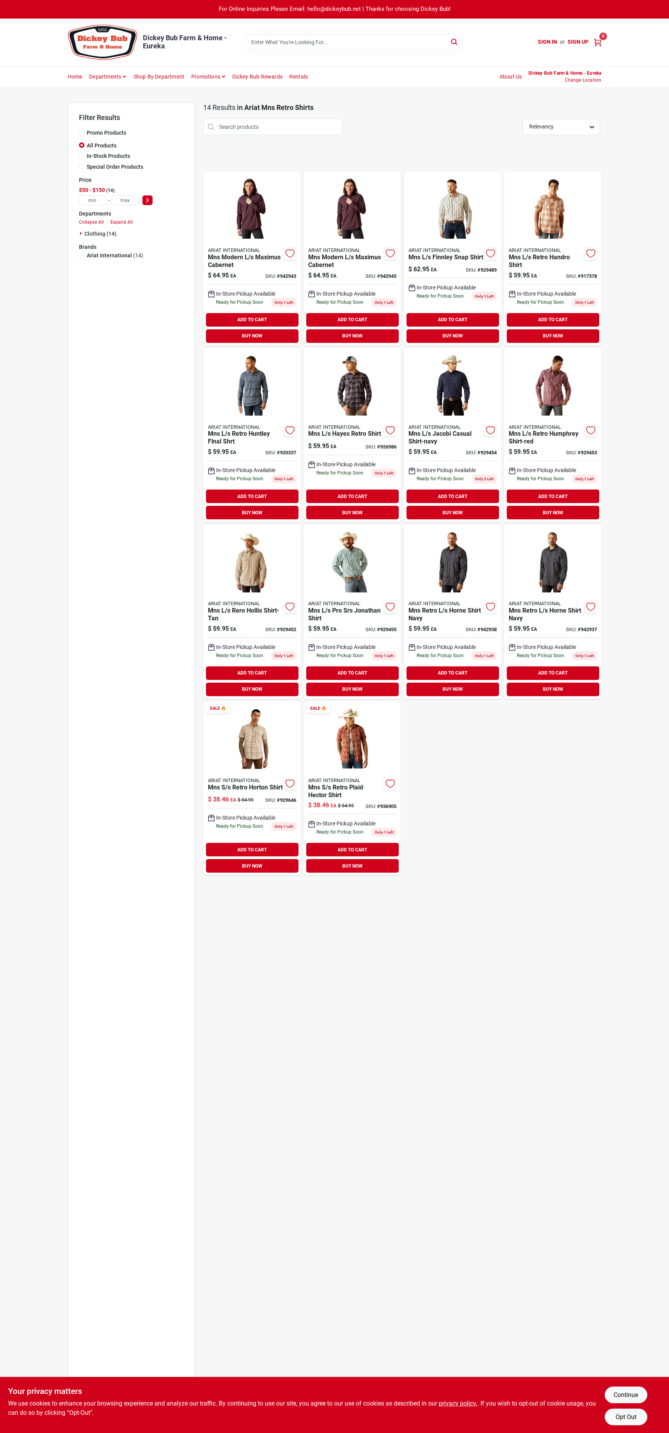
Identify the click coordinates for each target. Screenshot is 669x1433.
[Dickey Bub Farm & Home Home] (102, 42)
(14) (115, 255)
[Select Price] (147, 200)
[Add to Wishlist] (290, 253)
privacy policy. (458, 1403)
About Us (510, 77)
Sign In (547, 42)
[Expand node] (81, 233)
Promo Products (106, 133)
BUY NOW (252, 336)
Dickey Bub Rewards (257, 77)
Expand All (121, 222)
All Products (102, 145)
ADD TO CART (252, 319)
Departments (105, 77)
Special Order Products (115, 167)
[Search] (454, 41)
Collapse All (91, 222)
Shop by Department (159, 77)
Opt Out (626, 1417)
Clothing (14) (100, 234)
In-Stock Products (108, 156)
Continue (626, 1395)
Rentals (298, 77)
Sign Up (578, 42)
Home (75, 77)
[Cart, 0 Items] (598, 42)
